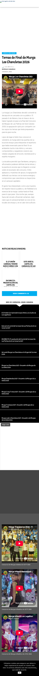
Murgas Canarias (8, 69)
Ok (19, 672)
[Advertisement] (19, 28)
